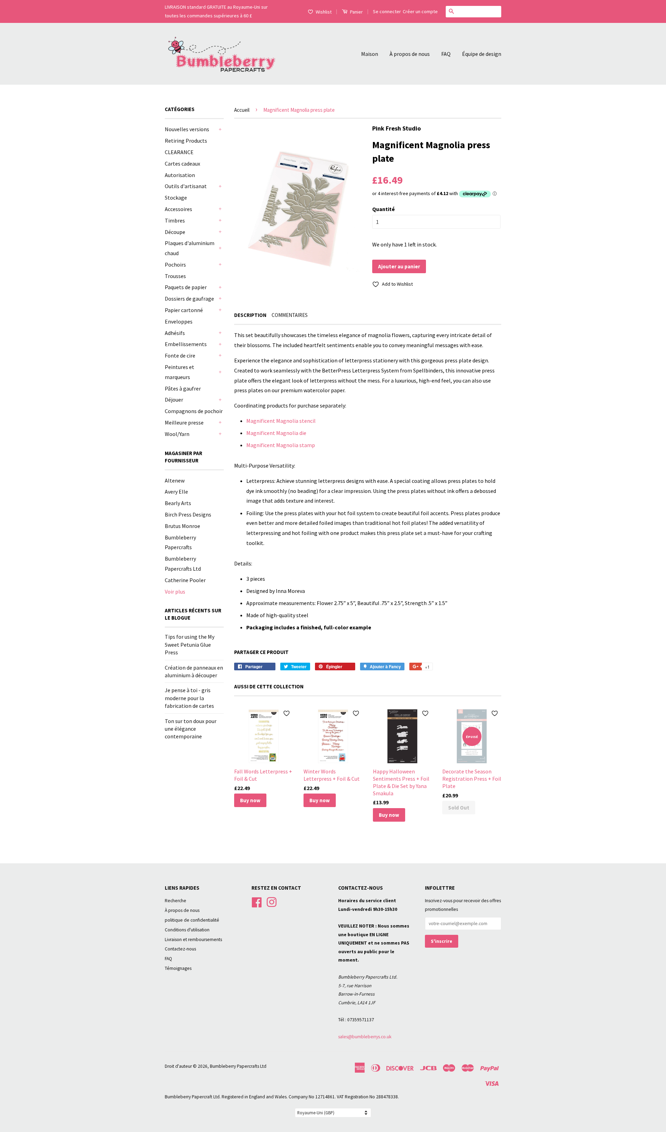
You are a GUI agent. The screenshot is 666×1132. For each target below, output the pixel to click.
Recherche (175, 901)
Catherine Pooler (185, 580)
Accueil (241, 110)
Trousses (175, 275)
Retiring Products (186, 140)
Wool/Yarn (177, 433)
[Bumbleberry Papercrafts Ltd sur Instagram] (271, 901)
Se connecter (387, 11)
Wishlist (324, 12)
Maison (369, 53)
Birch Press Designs (188, 514)
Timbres (175, 220)
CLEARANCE (179, 152)
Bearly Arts (178, 503)
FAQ (446, 53)
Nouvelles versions (187, 129)
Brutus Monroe (182, 525)
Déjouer (174, 399)
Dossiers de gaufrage (189, 298)
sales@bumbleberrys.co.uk (365, 1037)
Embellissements (186, 344)
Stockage (176, 197)
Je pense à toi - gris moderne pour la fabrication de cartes (189, 698)
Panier (356, 12)
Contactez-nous (180, 949)
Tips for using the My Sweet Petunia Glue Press (189, 644)
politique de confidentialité (192, 920)
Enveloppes (179, 321)
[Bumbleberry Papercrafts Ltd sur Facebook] (256, 901)
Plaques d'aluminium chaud (189, 248)
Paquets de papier (186, 287)
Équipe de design (481, 53)
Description (250, 315)
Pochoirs (175, 264)
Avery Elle (176, 491)
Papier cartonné (184, 310)
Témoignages (178, 968)
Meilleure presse (184, 422)
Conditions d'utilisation (187, 930)
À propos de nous (410, 53)
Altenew (175, 480)
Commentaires (290, 315)
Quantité (383, 209)
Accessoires (178, 209)
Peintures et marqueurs (179, 371)
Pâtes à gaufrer (183, 388)
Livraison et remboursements (193, 939)
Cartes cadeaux (182, 163)
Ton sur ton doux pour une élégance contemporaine (190, 729)
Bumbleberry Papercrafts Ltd (238, 1066)
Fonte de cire (180, 355)
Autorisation (180, 174)
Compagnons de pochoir (194, 411)
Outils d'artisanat (186, 186)
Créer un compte (420, 11)
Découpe (175, 231)
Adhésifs (175, 332)
